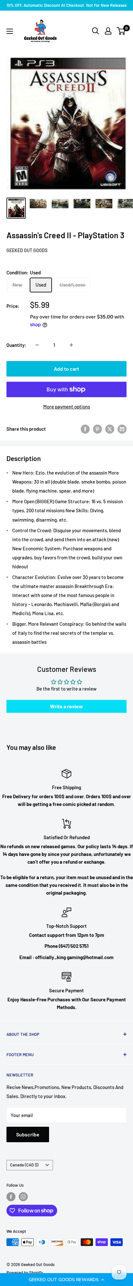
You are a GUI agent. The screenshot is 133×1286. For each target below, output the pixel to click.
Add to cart (66, 369)
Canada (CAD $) (24, 1164)
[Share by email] (122, 429)
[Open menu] (9, 31)
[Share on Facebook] (85, 429)
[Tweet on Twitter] (109, 429)
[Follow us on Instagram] (23, 1196)
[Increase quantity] (71, 345)
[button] (66, 1279)
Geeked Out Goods (26, 250)
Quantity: (16, 345)
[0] (121, 31)
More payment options (66, 406)
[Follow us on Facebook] (10, 1196)
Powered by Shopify (24, 1272)
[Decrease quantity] (37, 345)
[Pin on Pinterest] (97, 429)
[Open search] (95, 30)
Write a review (66, 706)
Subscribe (27, 1134)
